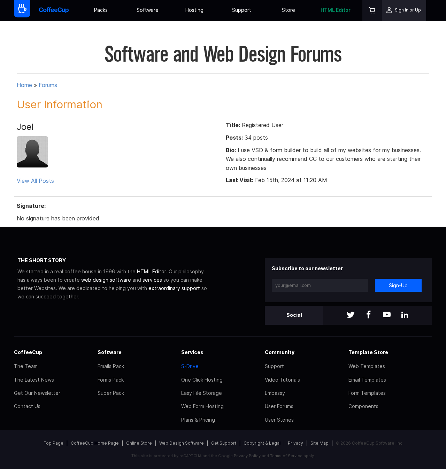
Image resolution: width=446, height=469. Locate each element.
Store (288, 10)
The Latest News (34, 380)
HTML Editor (336, 10)
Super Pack (111, 393)
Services (192, 352)
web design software (106, 280)
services (152, 280)
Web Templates (366, 366)
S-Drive (190, 366)
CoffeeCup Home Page (95, 443)
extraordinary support (174, 288)
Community (279, 352)
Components (363, 406)
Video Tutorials (282, 380)
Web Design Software (181, 443)
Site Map (319, 443)
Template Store (368, 352)
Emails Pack (111, 366)
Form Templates (367, 393)
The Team (26, 366)
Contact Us (27, 406)
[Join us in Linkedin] (404, 315)
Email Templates (367, 380)
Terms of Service (286, 455)
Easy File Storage (201, 393)
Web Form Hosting (202, 406)
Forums (48, 84)
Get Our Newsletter (37, 393)
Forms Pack (111, 380)
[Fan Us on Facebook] (368, 315)
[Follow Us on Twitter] (350, 315)
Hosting (194, 10)
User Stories (279, 420)
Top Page (53, 443)
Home (24, 84)
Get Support (223, 443)
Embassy (275, 393)
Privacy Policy (247, 455)
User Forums (279, 406)
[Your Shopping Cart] (372, 10)
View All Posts (35, 180)
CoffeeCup (28, 352)
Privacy (295, 443)
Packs (101, 10)
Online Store (139, 443)
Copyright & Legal (262, 443)
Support (241, 10)
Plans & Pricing (198, 420)
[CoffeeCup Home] (54, 10)
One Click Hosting (202, 380)
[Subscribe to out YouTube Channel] (386, 315)
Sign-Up (398, 285)
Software (148, 10)
